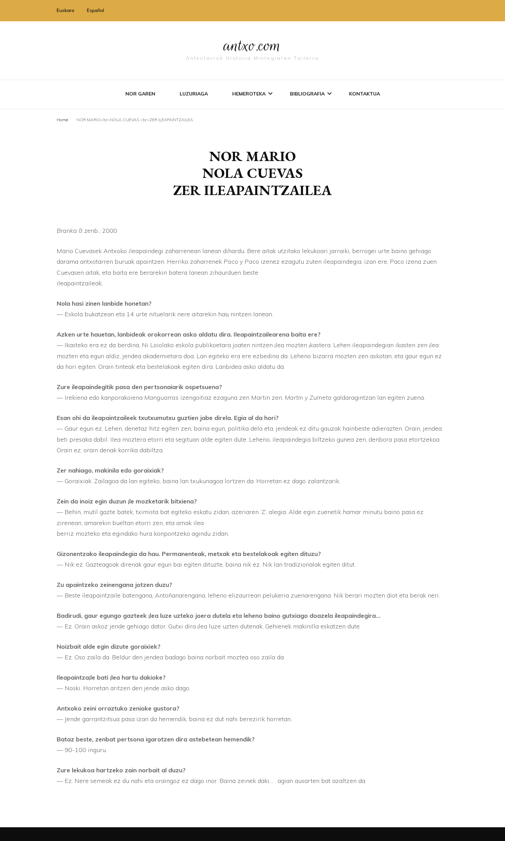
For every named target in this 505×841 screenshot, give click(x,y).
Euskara (65, 10)
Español (95, 10)
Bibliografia (307, 94)
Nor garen (140, 94)
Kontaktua (364, 94)
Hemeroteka (249, 94)
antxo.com (252, 45)
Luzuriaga (194, 94)
